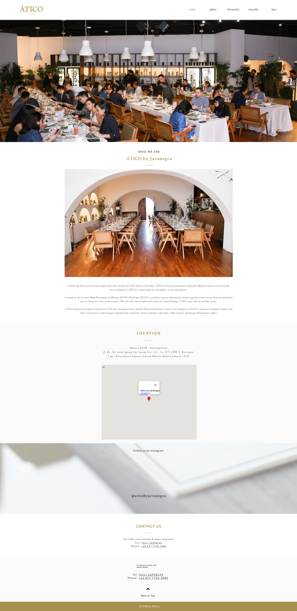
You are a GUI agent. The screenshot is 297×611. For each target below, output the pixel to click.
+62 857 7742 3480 (153, 546)
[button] (148, 101)
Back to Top (148, 596)
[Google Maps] (149, 402)
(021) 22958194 (151, 542)
